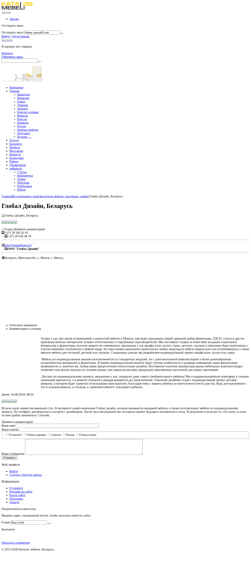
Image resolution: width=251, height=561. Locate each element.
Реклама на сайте (20, 491)
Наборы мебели (27, 129)
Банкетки (23, 94)
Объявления (17, 165)
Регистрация (20, 36)
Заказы (6, 12)
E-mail (6, 522)
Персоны (23, 182)
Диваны (22, 105)
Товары (14, 91)
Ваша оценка (10, 429)
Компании (16, 87)
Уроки (21, 179)
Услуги (14, 140)
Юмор (21, 189)
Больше (24, 136)
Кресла (22, 119)
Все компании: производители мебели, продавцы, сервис (50, 196)
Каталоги (15, 143)
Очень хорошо (36, 434)
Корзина (7, 53)
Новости (15, 154)
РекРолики (24, 186)
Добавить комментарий (29, 229)
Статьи (22, 172)
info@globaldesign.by (18, 245)
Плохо (70, 434)
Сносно (56, 434)
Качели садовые (28, 112)
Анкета (14, 502)
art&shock (15, 168)
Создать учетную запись (25, 474)
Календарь (16, 158)
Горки (21, 101)
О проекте (16, 488)
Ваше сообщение (13, 453)
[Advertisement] (125, 293)
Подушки (23, 133)
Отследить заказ (12, 32)
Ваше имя (8, 425)
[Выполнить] (61, 33)
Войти (6, 36)
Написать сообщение (16, 542)
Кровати (23, 122)
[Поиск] (39, 61)
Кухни (21, 126)
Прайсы (14, 147)
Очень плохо (87, 434)
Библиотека (25, 175)
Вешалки (23, 98)
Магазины (16, 151)
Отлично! (15, 434)
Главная (7, 196)
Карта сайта (17, 495)
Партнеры (16, 498)
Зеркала (22, 108)
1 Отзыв (7, 229)
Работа (13, 161)
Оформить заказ (12, 56)
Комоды (22, 115)
